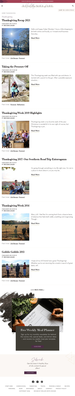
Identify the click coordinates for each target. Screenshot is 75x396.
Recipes (67, 386)
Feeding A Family (55, 386)
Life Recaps (14, 58)
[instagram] (37, 382)
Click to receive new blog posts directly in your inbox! (37, 1)
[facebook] (33, 382)
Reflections (21, 104)
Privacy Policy (61, 388)
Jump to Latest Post (66, 10)
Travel (43, 386)
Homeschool (21, 386)
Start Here (9, 386)
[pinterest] (42, 382)
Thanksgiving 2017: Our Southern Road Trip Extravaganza (34, 159)
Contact (49, 388)
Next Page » (39, 289)
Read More (35, 38)
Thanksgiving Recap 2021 (16, 20)
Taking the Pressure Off (15, 67)
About (40, 388)
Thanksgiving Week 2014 (15, 206)
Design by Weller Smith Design (45, 391)
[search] (73, 6)
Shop (21, 388)
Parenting (33, 386)
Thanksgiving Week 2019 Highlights (22, 113)
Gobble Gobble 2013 (13, 252)
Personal (22, 58)
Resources (30, 388)
